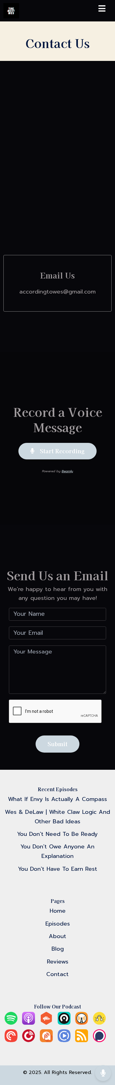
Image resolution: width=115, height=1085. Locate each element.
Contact (57, 974)
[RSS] (81, 1040)
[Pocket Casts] (11, 1040)
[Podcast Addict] (46, 1040)
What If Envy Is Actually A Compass (57, 799)
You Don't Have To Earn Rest (57, 869)
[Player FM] (28, 1040)
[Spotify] (11, 1023)
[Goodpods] (99, 1023)
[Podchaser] (99, 1040)
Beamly (67, 471)
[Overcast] (81, 1023)
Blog (58, 949)
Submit (57, 744)
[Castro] (64, 1023)
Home (58, 911)
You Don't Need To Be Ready (57, 834)
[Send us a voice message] (103, 1072)
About (57, 936)
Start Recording (61, 451)
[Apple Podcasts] (28, 1023)
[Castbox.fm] (46, 1023)
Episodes (57, 923)
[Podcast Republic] (64, 1040)
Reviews (57, 961)
